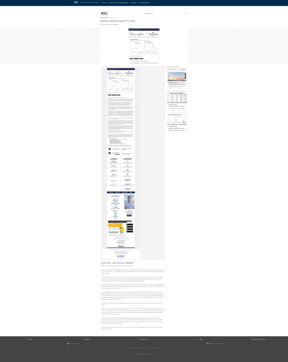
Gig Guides (134, 4)
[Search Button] (186, 13)
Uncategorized (104, 17)
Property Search (144, 2)
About (105, 4)
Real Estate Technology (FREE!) (118, 4)
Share (285, 20)
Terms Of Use (131, 348)
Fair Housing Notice (154, 348)
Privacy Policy (141, 348)
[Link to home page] (76, 3)
